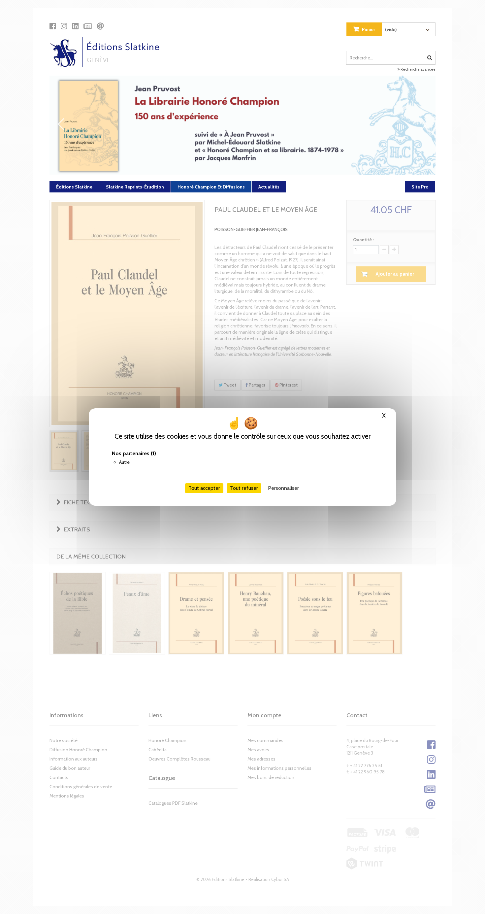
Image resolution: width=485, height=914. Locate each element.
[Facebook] (52, 26)
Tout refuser (244, 488)
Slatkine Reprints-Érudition (135, 187)
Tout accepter (204, 488)
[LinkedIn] (75, 26)
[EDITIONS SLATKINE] (107, 52)
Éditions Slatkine (74, 187)
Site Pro (420, 187)
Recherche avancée (418, 69)
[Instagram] (64, 26)
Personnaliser (283, 488)
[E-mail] (100, 26)
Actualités (268, 187)
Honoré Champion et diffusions (211, 187)
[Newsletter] (87, 26)
